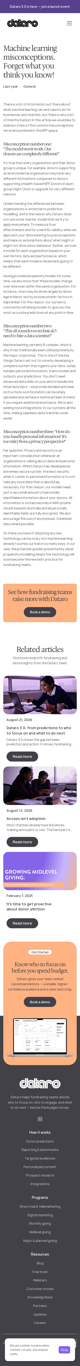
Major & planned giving (40, 1240)
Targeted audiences (40, 1158)
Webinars (40, 1280)
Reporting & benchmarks (40, 1149)
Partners (40, 1306)
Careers (40, 1323)
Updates (40, 1314)
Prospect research (40, 1175)
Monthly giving (40, 1223)
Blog (40, 1263)
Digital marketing (40, 1215)
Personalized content (40, 1167)
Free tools (40, 1272)
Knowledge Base (40, 1297)
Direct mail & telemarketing (40, 1206)
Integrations (40, 1184)
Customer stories (40, 1289)
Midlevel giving (40, 1232)
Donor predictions (40, 1141)
